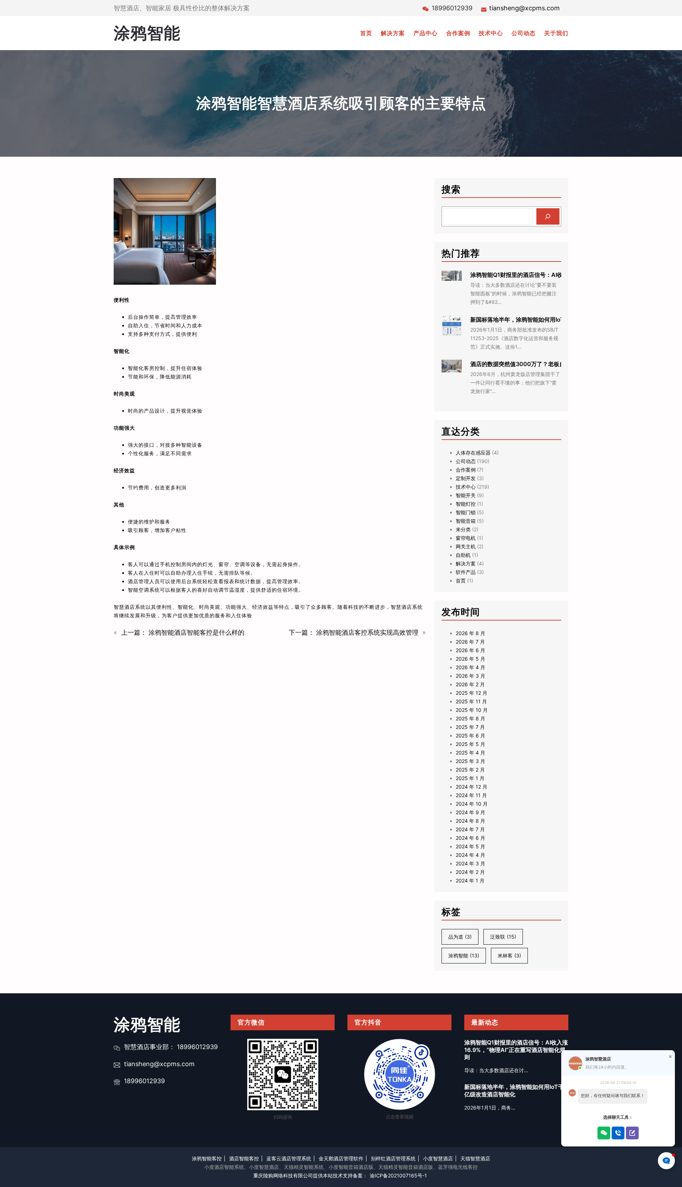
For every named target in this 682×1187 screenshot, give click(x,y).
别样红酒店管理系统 (393, 1158)
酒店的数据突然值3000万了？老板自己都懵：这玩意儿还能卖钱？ (554, 363)
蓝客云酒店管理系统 (288, 1158)
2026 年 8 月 (470, 633)
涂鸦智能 (147, 33)
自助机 (463, 555)
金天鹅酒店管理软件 (341, 1158)
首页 (461, 581)
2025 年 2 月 (470, 770)
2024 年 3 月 (470, 863)
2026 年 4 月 (470, 667)
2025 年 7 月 (470, 727)
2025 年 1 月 (470, 778)
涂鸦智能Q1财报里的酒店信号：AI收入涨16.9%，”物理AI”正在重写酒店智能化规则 (516, 1050)
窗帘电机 (466, 538)
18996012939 (144, 1081)
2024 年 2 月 (470, 872)
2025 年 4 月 (470, 753)
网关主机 (466, 546)
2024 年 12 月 (471, 787)
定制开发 (466, 478)
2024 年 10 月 (472, 804)
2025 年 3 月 (470, 761)
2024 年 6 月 (470, 838)
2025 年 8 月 (470, 718)
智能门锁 (466, 512)
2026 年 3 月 (470, 676)
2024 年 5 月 (470, 846)
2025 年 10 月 (472, 710)
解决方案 (466, 563)
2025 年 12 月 (471, 693)
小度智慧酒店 (438, 1158)
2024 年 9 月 (470, 812)
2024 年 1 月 (470, 880)
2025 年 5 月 (470, 744)
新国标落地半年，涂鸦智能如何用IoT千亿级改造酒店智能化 (545, 319)
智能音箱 (466, 521)
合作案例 (466, 470)
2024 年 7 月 (470, 829)
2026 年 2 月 (470, 684)
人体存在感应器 (473, 453)
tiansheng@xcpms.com (524, 8)
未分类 (463, 529)
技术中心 (466, 487)
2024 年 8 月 (470, 821)
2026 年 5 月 (470, 659)
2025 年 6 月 (470, 735)
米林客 (509, 955)
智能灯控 (466, 504)
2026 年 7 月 (470, 642)
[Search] (547, 216)
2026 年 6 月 (470, 650)
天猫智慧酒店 (475, 1158)
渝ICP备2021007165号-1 (398, 1175)
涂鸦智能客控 (207, 1158)
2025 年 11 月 (471, 701)
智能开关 (466, 495)
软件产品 (466, 572)
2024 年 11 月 (471, 795)
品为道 (460, 937)
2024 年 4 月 (470, 855)
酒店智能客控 (244, 1158)
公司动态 (466, 461)
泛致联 (503, 937)
